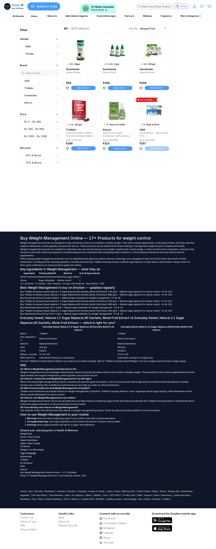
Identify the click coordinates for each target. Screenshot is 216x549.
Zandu (23, 491)
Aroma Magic (130, 499)
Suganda (24, 495)
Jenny (110, 491)
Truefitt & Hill (87, 499)
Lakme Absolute (182, 495)
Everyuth (81, 491)
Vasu (67, 495)
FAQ (22, 525)
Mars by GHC (128, 491)
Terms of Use (28, 521)
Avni (31, 491)
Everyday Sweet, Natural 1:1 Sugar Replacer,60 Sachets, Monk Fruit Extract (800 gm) (75, 294)
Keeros (24, 469)
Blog (61, 517)
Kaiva (156, 495)
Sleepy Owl (173, 491)
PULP (67, 499)
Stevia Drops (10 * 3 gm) (48, 307)
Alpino (89, 495)
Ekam (147, 499)
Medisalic (25, 499)
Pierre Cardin (143, 491)
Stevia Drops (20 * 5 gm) (48, 314)
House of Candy (96, 491)
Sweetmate (30, 298)
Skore (163, 491)
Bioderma (50, 491)
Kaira (117, 491)
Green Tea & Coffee (30, 437)
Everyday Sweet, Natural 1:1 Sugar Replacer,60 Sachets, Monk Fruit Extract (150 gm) (75, 291)
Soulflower (187, 491)
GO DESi (100, 499)
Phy (34, 499)
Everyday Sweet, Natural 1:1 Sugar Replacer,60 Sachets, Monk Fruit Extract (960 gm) (75, 304)
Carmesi (61, 491)
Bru (140, 499)
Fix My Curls (129, 495)
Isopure (148, 495)
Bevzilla (39, 491)
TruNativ (28, 291)
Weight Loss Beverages (32, 449)
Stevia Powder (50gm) (47, 298)
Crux (105, 495)
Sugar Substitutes (29, 440)
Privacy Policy (28, 529)
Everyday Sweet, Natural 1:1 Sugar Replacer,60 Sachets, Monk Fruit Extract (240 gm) (75, 301)
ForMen (166, 499)
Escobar (71, 491)
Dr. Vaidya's (78, 495)
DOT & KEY (115, 495)
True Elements (56, 495)
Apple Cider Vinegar (30, 443)
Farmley (156, 499)
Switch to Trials (47, 6)
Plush (40, 499)
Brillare (97, 495)
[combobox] (163, 6)
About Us (64, 521)
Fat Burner (25, 446)
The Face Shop (38, 495)
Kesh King (166, 495)
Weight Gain (26, 433)
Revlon (75, 499)
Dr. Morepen (26, 463)
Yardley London (114, 499)
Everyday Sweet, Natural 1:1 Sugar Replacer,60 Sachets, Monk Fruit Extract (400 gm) (75, 310)
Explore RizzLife (68, 525)
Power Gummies (54, 499)
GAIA (22, 466)
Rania (155, 491)
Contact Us (26, 517)
